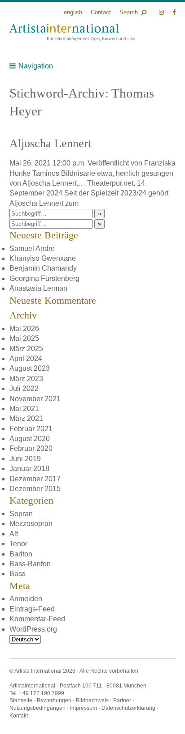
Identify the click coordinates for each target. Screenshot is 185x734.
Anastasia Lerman (38, 288)
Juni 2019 (25, 458)
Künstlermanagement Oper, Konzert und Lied (72, 32)
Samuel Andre (32, 248)
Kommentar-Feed (37, 619)
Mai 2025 (24, 338)
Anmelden (25, 598)
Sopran (21, 514)
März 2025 (26, 348)
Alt (13, 534)
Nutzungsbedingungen (37, 708)
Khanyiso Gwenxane (42, 258)
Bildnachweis (92, 700)
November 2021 (35, 399)
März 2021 (26, 418)
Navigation (35, 66)
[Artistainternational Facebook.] (174, 12)
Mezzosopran (31, 523)
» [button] (99, 213)
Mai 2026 (24, 328)
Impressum (83, 708)
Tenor (18, 543)
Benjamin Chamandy (43, 268)
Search (128, 12)
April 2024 (25, 358)
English (73, 12)
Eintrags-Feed (32, 609)
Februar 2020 (31, 448)
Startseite (20, 700)
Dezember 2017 (35, 479)
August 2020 (29, 438)
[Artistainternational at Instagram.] (162, 12)
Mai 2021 (24, 408)
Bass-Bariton (30, 564)
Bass (17, 573)
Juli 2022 (24, 388)
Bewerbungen (54, 700)
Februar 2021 (31, 429)
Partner (122, 700)
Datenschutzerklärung (128, 708)
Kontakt (18, 716)
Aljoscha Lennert (50, 143)
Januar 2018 (29, 468)
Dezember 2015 (35, 488)
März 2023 (26, 378)
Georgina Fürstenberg (44, 278)
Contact (101, 12)
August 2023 (29, 368)
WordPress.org (33, 629)
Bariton (20, 554)
